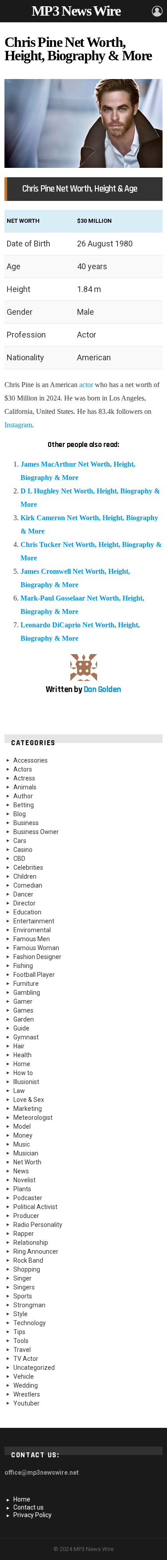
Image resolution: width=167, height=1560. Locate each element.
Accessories (30, 760)
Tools (21, 1340)
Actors (22, 769)
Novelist (24, 1180)
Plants (22, 1189)
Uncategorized (34, 1367)
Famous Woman (36, 947)
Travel (22, 1349)
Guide (21, 1028)
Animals (25, 787)
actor (86, 384)
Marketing (27, 1108)
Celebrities (28, 867)
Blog (19, 814)
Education (27, 912)
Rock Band (28, 1260)
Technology (29, 1322)
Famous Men (31, 939)
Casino (23, 849)
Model (22, 1126)
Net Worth (27, 1162)
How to (23, 1072)
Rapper (23, 1233)
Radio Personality (37, 1224)
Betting (23, 805)
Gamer (23, 1001)
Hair (18, 1046)
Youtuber (26, 1403)
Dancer (23, 894)
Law (19, 1090)
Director (24, 903)
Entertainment (33, 921)
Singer (22, 1278)
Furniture (26, 983)
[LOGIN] (157, 11)
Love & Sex (28, 1099)
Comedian (27, 885)
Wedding (25, 1385)
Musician (25, 1153)
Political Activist (35, 1206)
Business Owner (36, 831)
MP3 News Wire (76, 11)
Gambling (26, 992)
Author (23, 796)
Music (21, 1144)
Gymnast (26, 1037)
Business (26, 822)
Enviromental (32, 930)
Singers (24, 1287)
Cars (19, 840)
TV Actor (25, 1358)
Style (20, 1314)
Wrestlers (26, 1394)
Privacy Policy (32, 1514)
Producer (26, 1215)
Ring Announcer (35, 1251)
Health (22, 1055)
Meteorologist (33, 1117)
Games (23, 1010)
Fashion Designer (37, 956)
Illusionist (26, 1081)
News (21, 1171)
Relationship (30, 1242)
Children (25, 876)
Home (21, 1064)
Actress (24, 778)
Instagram (18, 425)
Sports (22, 1296)
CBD (19, 858)
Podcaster (27, 1197)
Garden (23, 1019)
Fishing (23, 965)
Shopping (26, 1269)
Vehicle (23, 1376)
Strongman (29, 1305)
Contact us (28, 1507)
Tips (19, 1331)
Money (23, 1135)
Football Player (34, 974)
